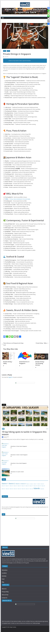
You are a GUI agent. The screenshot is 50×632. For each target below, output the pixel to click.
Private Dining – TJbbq (41, 343)
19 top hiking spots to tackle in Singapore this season (24, 433)
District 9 (42, 483)
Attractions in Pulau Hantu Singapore (19, 446)
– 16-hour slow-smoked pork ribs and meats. (17, 199)
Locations (4, 573)
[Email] (48, 18)
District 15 (23, 485)
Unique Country (13, 627)
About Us (4, 588)
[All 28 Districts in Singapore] (25, 353)
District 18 (35, 485)
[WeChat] (48, 13)
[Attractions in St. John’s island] (6, 472)
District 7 (35, 483)
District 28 (31, 488)
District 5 (28, 483)
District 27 (27, 488)
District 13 (15, 485)
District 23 (11, 488)
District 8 (38, 483)
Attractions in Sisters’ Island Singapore (19, 454)
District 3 (18, 483)
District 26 (23, 488)
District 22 (7, 488)
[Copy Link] (48, 21)
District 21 (3, 488)
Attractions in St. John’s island (17, 471)
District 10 (3, 485)
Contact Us (4, 597)
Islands (37, 488)
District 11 (7, 485)
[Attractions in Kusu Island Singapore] (6, 464)
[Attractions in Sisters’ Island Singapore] (6, 455)
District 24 (15, 488)
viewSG (7, 56)
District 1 (5, 484)
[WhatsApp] (48, 10)
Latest (8, 50)
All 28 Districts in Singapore (24, 362)
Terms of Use (5, 594)
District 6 (31, 483)
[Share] (48, 23)
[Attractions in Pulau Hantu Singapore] (6, 447)
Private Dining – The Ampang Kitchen (40, 363)
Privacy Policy (5, 591)
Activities (4, 576)
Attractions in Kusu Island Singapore (19, 463)
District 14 (19, 485)
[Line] (48, 16)
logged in (10, 377)
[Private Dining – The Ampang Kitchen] (41, 353)
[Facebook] (48, 8)
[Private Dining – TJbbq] (9, 353)
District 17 (31, 485)
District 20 (43, 485)
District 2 (12, 484)
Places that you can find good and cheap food (13, 344)
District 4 (23, 483)
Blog (3, 428)
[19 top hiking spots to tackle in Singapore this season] (25, 416)
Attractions (4, 570)
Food (5, 50)
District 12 (11, 485)
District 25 (19, 488)
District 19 (39, 485)
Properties (42, 488)
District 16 (27, 485)
